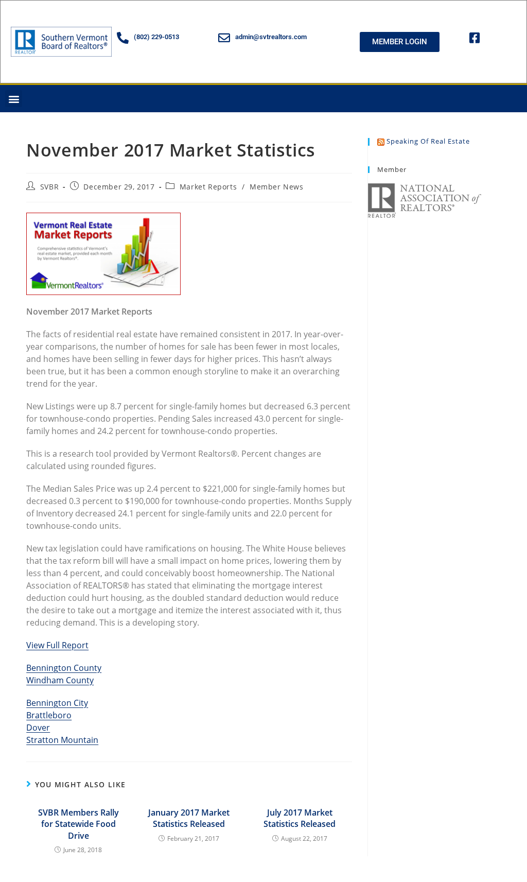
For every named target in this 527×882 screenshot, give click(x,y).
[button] (13, 98)
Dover (38, 727)
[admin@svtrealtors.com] (224, 38)
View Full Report (57, 645)
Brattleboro (49, 715)
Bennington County (63, 667)
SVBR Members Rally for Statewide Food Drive (78, 824)
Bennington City (57, 702)
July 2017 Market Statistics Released (300, 818)
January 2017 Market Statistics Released (189, 818)
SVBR (49, 187)
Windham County (60, 680)
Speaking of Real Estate (428, 141)
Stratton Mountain (62, 740)
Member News (277, 187)
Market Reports (208, 187)
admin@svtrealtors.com (271, 37)
